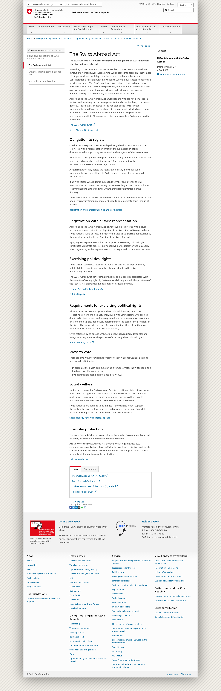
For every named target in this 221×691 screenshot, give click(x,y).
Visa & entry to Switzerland (118, 27)
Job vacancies (33, 582)
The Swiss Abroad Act (80, 124)
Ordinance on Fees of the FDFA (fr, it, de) (93, 486)
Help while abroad (79, 459)
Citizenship (117, 651)
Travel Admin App (77, 608)
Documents (90, 469)
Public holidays (33, 578)
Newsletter (32, 565)
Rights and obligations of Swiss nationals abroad (97, 38)
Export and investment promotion (170, 601)
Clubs (71, 654)
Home (29, 38)
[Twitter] (73, 507)
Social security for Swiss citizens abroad (89, 417)
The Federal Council (40, 4)
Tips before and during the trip (83, 569)
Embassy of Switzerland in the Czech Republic (43, 600)
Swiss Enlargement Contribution (169, 617)
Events (29, 569)
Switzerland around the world (84, 4)
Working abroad (76, 632)
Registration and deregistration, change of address (95, 209)
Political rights (118, 572)
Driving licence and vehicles (124, 576)
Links (74, 469)
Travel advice (64, 26)
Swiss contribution (171, 26)
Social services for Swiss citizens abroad (129, 585)
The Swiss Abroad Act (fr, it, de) (88, 475)
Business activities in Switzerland (169, 581)
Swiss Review (118, 647)
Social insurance (119, 598)
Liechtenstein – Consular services (126, 624)
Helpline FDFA (150, 521)
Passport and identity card (123, 568)
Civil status (117, 656)
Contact (160, 50)
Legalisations (118, 589)
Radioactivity (75, 591)
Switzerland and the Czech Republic (146, 27)
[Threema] (79, 507)
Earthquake (74, 587)
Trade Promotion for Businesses (126, 660)
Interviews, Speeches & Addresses (41, 574)
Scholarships (117, 620)
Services (103, 26)
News (31, 26)
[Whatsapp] (82, 507)
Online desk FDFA (69, 521)
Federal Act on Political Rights (85, 289)
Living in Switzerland (164, 572)
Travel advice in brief (78, 565)
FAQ (71, 578)
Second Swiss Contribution (167, 613)
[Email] (85, 507)
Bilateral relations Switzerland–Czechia (172, 596)
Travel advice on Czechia (80, 561)
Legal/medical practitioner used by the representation (129, 641)
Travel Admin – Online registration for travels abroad (129, 629)
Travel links (74, 600)
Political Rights (77, 294)
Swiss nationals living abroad (82, 650)
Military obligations (121, 607)
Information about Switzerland (169, 576)
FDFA (60, 4)
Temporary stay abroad (79, 628)
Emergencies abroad (121, 581)
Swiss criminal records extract (125, 611)
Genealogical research (122, 615)
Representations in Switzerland (83, 645)
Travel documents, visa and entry (84, 574)
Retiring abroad (76, 637)
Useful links (117, 636)
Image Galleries (34, 587)
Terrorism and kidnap (79, 582)
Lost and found (119, 602)
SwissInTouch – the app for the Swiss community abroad (128, 665)
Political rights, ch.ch (80, 342)
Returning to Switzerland (80, 641)
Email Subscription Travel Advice (84, 604)
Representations (46, 26)
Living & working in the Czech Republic (83, 27)
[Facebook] (70, 507)
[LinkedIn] (76, 507)
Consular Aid (75, 595)
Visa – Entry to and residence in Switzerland (169, 562)
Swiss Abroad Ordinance (82, 130)
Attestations (117, 594)
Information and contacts (166, 568)
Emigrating (74, 624)
